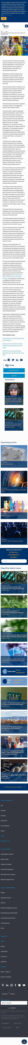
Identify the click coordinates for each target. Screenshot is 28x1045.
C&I (2, 805)
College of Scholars (6, 864)
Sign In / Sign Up (5, 971)
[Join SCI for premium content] (5, 681)
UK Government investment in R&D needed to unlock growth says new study (12, 345)
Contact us (4, 956)
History (3, 946)
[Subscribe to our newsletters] (5, 671)
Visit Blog (11, 365)
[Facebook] (15, 985)
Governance (4, 951)
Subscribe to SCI (14, 370)
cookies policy (7, 15)
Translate (13, 1008)
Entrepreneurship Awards (8, 918)
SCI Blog (3, 815)
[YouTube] (24, 985)
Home (2, 31)
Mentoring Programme (7, 869)
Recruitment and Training (8, 874)
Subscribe (5, 994)
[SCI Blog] (19, 985)
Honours (3, 902)
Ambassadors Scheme (7, 854)
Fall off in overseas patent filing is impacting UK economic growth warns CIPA (13, 352)
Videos (2, 831)
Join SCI (14, 375)
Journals (3, 810)
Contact (12, 994)
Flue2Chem (4, 820)
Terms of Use (17, 1023)
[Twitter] (2, 985)
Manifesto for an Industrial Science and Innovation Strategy (12, 276)
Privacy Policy (7, 1027)
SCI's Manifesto (5, 825)
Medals (3, 892)
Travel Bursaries (5, 923)
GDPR (17, 1027)
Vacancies (3, 961)
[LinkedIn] (7, 985)
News (6, 31)
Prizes (2, 928)
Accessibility (5, 1023)
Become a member (6, 977)
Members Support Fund (7, 879)
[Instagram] (11, 985)
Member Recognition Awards (9, 908)
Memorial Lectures (6, 897)
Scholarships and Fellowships (9, 913)
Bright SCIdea (5, 859)
